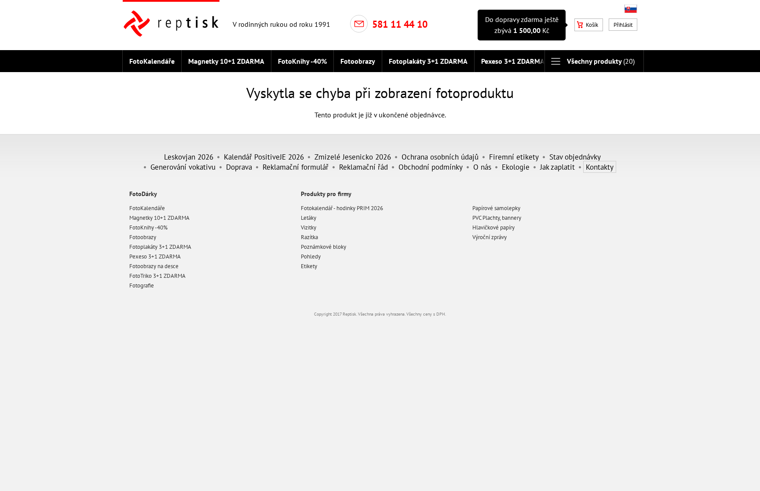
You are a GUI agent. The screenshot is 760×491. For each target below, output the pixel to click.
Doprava (239, 167)
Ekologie (516, 167)
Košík (592, 25)
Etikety (309, 266)
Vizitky (308, 227)
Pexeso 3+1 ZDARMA (512, 61)
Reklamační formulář (296, 167)
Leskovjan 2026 (188, 157)
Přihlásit (623, 25)
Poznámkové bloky (323, 247)
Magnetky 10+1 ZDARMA (226, 61)
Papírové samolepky (496, 208)
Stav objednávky (575, 157)
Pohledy (311, 256)
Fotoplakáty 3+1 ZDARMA (428, 61)
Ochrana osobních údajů (440, 157)
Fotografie (141, 285)
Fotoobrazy (357, 61)
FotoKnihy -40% (302, 61)
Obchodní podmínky (430, 167)
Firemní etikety (514, 157)
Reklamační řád (363, 167)
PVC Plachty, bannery (496, 218)
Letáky (308, 218)
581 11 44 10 (400, 24)
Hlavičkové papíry (493, 227)
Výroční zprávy (489, 237)
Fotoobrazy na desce (154, 266)
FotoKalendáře (152, 61)
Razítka (309, 237)
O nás (482, 167)
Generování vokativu (183, 167)
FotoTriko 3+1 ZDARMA (157, 276)
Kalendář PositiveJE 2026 (264, 157)
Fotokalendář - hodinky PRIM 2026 (342, 208)
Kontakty (600, 167)
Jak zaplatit (557, 167)
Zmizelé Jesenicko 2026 (352, 157)
